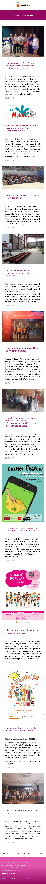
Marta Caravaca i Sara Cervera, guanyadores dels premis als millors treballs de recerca (21, 66)
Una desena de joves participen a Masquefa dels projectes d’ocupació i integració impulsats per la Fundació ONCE (22, 421)
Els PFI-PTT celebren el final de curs (21, 811)
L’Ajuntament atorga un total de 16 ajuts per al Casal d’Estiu (22, 729)
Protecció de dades (8, 873)
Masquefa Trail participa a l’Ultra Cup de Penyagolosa (22, 349)
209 (17, 853)
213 (40, 853)
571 (24, 856)
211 (29, 853)
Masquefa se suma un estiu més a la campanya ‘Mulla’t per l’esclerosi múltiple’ (22, 128)
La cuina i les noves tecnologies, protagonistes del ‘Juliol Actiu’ (21, 529)
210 (23, 853)
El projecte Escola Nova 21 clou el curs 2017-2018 (22, 196)
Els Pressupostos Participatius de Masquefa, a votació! (22, 631)
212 (35, 853)
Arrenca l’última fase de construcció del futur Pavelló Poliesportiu (20, 273)
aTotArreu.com (29, 879)
